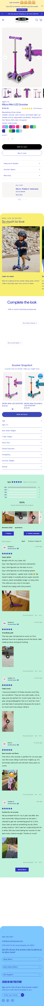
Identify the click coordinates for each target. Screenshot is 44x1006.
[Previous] (2, 14)
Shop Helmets (22, 10)
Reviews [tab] (7, 528)
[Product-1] (14, 339)
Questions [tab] (18, 528)
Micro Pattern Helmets (27, 189)
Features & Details (11, 163)
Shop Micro (7, 959)
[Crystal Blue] (33, 127)
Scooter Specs (9, 169)
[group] (22, 14)
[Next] (41, 14)
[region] (22, 517)
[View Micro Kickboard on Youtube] (12, 1000)
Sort (23, 541)
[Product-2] (30, 319)
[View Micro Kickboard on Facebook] (7, 1000)
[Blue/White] (5, 131)
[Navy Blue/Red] (26, 127)
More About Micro (10, 967)
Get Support (8, 975)
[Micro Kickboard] (22, 19)
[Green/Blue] (12, 131)
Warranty (7, 175)
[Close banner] (42, 6)
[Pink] (19, 127)
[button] (36, 19)
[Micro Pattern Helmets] (9, 190)
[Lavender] (5, 127)
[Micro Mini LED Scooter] (6, 93)
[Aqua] (19, 131)
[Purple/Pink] (12, 127)
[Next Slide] (40, 517)
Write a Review (35, 533)
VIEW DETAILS (22, 414)
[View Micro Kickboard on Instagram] (3, 1000)
